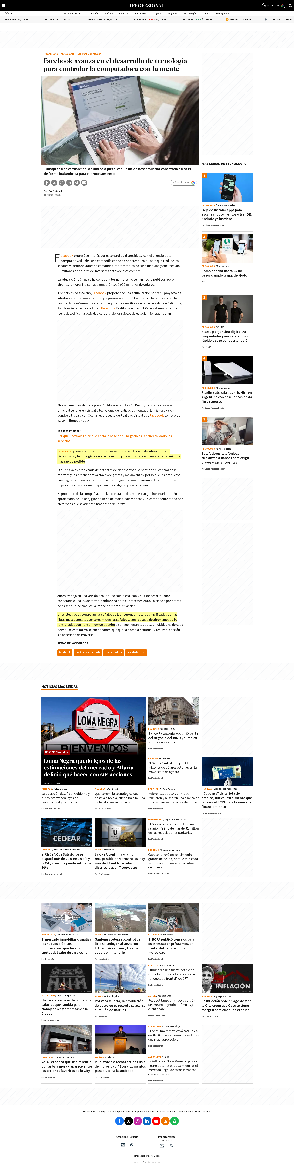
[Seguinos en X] (128, 1121)
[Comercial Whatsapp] (171, 1146)
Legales (157, 13)
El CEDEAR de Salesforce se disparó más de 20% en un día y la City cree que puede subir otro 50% (66, 861)
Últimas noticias (72, 13)
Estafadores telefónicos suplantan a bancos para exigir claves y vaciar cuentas (225, 458)
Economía (92, 13)
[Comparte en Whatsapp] (62, 183)
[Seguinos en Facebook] (119, 1121)
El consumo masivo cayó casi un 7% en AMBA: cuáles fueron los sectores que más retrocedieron (173, 1035)
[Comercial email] (162, 1146)
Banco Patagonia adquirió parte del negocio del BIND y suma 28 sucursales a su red (173, 738)
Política (108, 13)
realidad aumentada (87, 652)
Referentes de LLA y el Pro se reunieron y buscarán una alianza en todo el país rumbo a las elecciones (173, 798)
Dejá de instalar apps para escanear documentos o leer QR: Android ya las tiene (227, 214)
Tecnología (190, 13)
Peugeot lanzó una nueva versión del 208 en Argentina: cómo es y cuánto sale (171, 1004)
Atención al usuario (127, 1137)
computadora (113, 652)
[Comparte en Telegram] (77, 183)
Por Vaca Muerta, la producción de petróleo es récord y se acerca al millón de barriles (120, 1005)
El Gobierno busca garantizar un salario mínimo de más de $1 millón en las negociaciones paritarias (173, 828)
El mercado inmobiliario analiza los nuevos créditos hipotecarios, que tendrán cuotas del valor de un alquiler (66, 946)
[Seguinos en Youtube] (156, 1121)
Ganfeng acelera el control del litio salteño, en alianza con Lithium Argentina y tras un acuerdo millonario (118, 946)
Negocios (172, 13)
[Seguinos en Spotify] (174, 1121)
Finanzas (124, 13)
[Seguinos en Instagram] (138, 1121)
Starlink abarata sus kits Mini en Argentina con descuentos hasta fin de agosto (227, 397)
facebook (65, 652)
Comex (206, 13)
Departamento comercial (167, 1138)
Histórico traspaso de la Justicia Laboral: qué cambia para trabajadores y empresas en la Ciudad (66, 1007)
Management (223, 13)
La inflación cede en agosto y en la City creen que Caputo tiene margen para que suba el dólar (226, 1005)
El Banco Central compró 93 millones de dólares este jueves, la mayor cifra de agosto (172, 767)
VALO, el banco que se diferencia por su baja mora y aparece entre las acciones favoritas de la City (66, 1066)
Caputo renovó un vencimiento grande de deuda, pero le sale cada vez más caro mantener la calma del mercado (173, 861)
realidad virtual (136, 652)
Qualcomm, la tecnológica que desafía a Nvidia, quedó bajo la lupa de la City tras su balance (120, 798)
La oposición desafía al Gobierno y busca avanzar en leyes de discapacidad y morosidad (65, 798)
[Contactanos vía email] (123, 1145)
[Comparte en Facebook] (47, 183)
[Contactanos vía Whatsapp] (132, 1145)
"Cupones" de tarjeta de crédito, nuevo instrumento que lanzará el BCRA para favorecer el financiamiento (227, 800)
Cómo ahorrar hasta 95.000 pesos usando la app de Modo (224, 273)
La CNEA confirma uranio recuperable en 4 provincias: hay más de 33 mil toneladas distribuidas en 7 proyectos (120, 861)
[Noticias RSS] (165, 1121)
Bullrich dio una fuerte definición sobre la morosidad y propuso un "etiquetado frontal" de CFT (171, 974)
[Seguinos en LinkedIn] (147, 1121)
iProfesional (51, 54)
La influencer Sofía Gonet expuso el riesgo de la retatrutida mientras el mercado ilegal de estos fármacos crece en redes (173, 1067)
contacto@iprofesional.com (147, 1162)
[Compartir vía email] (84, 183)
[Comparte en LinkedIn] (69, 183)
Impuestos (140, 13)
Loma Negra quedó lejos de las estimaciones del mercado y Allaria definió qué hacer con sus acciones (89, 767)
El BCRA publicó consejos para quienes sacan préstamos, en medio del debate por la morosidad (171, 946)
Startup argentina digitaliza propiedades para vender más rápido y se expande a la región (226, 336)
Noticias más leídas (59, 686)
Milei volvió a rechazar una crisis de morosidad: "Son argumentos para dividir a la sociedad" (120, 1066)
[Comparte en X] (54, 183)
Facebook (67, 256)
